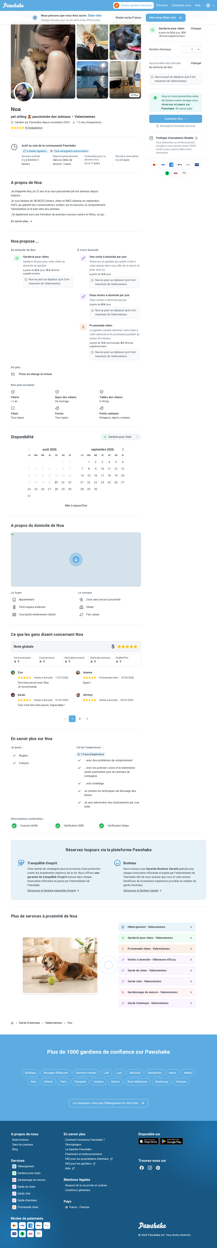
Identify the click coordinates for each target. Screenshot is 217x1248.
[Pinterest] (158, 1167)
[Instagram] (149, 1167)
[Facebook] (141, 1167)
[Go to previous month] (29, 449)
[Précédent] (64, 718)
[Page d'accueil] (12, 1023)
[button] (175, 102)
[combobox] (120, 437)
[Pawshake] (13, 5)
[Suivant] (87, 718)
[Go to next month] (122, 449)
